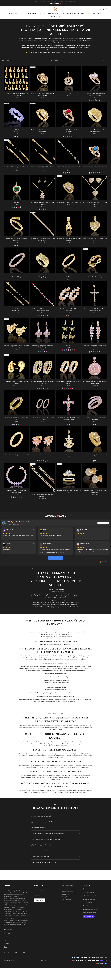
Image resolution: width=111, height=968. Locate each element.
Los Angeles (7, 933)
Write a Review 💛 (103, 523)
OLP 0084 (16, 202)
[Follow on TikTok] (20, 952)
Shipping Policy (66, 894)
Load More (55, 558)
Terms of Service (66, 899)
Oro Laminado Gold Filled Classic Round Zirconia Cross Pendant (94, 309)
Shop (9, 568)
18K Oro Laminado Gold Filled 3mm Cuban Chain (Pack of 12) (42, 167)
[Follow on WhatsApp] (24, 952)
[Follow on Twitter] (8, 952)
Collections (31, 13)
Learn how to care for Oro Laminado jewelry (60, 52)
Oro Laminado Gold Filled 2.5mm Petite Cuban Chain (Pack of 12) (16, 309)
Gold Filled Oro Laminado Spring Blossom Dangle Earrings (42, 346)
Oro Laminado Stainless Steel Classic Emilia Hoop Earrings (42, 418)
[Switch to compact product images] (8, 60)
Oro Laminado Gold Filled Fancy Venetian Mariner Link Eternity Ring (95, 276)
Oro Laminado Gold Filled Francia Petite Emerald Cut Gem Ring (94, 94)
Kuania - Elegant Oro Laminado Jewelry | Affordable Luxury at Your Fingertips (31, 568)
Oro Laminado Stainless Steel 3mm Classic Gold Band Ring (16, 455)
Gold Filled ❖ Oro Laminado (49, 13)
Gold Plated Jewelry (64, 648)
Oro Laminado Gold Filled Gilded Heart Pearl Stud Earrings (95, 491)
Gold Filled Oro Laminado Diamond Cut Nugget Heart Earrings (16, 346)
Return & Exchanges (67, 891)
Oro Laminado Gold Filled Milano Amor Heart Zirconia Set (95, 203)
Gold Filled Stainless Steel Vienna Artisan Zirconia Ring (94, 418)
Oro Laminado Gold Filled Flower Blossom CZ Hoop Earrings (42, 455)
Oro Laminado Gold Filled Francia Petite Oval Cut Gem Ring (95, 167)
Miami (5, 947)
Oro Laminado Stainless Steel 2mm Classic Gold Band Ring (68, 276)
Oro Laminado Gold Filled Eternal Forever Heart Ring (16, 130)
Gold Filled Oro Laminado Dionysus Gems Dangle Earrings (95, 346)
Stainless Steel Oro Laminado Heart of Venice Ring (95, 455)
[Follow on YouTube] (16, 952)
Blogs (100, 13)
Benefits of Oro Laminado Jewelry (55, 749)
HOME (22, 13)
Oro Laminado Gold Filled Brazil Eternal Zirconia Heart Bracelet (42, 309)
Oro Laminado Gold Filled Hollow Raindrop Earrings (16, 382)
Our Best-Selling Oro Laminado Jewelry (55, 761)
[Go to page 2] (67, 505)
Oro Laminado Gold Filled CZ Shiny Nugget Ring (68, 202)
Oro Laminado (47, 717)
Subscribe (39, 900)
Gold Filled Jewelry (55, 713)
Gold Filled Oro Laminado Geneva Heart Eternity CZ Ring (16, 276)
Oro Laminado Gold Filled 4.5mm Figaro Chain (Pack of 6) (16, 167)
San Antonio (7, 936)
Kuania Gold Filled (31, 648)
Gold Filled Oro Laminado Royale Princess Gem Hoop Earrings (42, 382)
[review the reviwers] (33, 529)
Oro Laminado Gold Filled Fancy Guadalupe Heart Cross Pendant (68, 418)
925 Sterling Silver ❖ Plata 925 (73, 13)
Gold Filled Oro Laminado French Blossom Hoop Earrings (68, 309)
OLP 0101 (68, 93)
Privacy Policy (65, 897)
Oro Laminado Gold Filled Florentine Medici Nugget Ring (42, 276)
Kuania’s (26, 38)
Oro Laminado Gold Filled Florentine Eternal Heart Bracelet (68, 167)
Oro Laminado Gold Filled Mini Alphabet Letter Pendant (68, 239)
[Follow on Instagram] (12, 952)
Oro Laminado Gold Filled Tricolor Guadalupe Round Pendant (95, 382)
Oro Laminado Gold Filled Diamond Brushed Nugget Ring (42, 130)
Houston (6, 940)
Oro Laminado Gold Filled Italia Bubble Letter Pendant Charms (16, 94)
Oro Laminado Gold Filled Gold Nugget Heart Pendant (95, 239)
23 (62, 505)
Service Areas (55, 16)
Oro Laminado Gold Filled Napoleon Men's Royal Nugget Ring (95, 130)
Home (5, 568)
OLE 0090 (68, 345)
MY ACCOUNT (13, 13)
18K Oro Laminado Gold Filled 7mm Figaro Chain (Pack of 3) (42, 495)
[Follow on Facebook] (4, 952)
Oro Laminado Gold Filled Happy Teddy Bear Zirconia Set (42, 203)
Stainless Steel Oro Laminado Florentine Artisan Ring (16, 239)
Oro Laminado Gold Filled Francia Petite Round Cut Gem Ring (68, 130)
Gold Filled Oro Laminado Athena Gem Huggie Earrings (68, 382)
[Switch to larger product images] (3, 60)
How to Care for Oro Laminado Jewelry (55, 771)
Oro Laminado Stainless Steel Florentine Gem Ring (16, 418)
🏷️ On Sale (91, 13)
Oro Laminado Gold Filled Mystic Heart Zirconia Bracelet (16, 491)
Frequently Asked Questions (69, 889)
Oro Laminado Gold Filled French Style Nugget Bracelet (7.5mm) (42, 239)
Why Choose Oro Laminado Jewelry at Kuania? (55, 735)
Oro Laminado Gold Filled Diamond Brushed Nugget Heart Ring (42, 94)
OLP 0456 (68, 454)
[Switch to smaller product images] (5, 60)
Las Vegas (6, 943)
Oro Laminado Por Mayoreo (56, 651)
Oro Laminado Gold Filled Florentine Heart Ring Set (68, 491)
